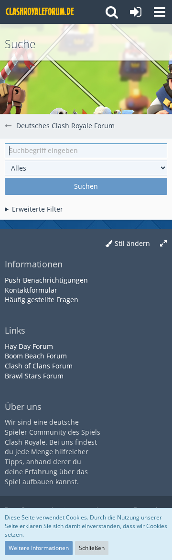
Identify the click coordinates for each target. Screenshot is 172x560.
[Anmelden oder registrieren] (135, 11)
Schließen (92, 548)
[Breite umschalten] (163, 244)
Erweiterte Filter (37, 209)
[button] (159, 11)
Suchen (86, 186)
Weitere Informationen (39, 548)
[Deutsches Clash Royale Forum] (40, 11)
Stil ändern (132, 243)
